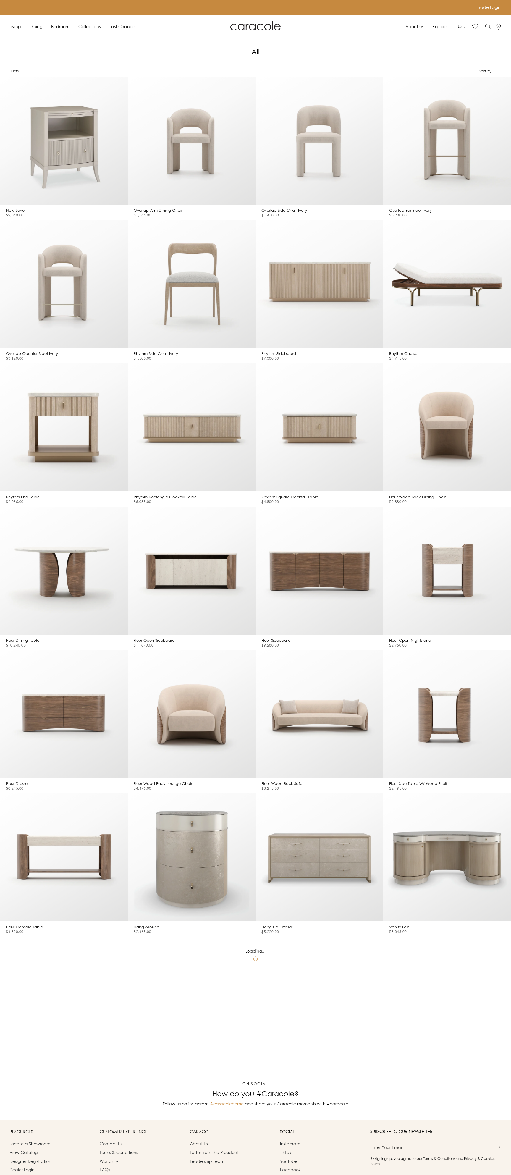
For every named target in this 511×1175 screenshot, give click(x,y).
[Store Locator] (499, 26)
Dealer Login (22, 1169)
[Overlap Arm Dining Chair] (192, 141)
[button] (15, 26)
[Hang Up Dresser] (319, 857)
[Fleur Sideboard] (319, 571)
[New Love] (64, 141)
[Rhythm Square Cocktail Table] (319, 427)
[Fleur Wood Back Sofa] (319, 714)
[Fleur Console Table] (64, 857)
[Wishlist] (475, 26)
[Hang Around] (192, 857)
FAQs (105, 1169)
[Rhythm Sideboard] (319, 284)
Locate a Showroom (29, 1143)
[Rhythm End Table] (64, 427)
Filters (14, 70)
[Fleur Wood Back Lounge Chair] (192, 714)
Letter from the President (214, 1152)
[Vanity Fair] (447, 857)
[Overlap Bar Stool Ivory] (447, 141)
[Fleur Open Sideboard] (192, 571)
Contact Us (111, 1143)
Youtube (288, 1161)
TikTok (285, 1152)
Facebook (290, 1169)
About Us (199, 1143)
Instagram (290, 1143)
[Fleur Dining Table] (64, 571)
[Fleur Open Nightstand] (447, 571)
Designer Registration (30, 1161)
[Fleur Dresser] (64, 714)
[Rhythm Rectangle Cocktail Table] (192, 427)
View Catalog (23, 1152)
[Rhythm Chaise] (447, 284)
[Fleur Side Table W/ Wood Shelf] (447, 714)
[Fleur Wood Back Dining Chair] (447, 427)
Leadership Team (207, 1161)
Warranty (109, 1161)
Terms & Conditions (119, 1152)
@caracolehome (227, 1103)
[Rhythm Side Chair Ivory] (192, 284)
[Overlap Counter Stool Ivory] (64, 284)
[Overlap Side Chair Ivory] (319, 141)
